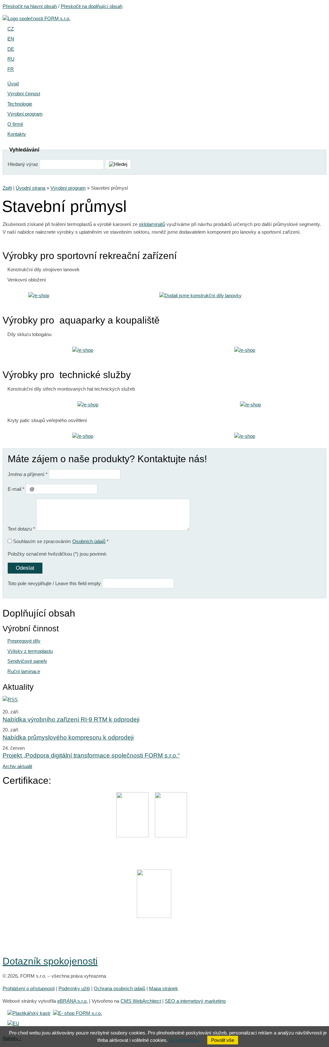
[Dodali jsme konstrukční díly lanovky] (200, 295)
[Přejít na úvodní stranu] (36, 18)
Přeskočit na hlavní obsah (30, 6)
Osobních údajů (88, 541)
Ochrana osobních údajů (119, 988)
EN (10, 38)
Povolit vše (222, 1040)
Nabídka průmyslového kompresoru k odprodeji (68, 737)
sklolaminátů (152, 224)
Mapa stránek (163, 988)
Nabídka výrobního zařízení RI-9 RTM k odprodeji (71, 719)
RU (10, 59)
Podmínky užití (74, 988)
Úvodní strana (30, 188)
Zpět (7, 188)
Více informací (184, 1040)
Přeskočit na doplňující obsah (91, 6)
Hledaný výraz (23, 164)
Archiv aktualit (17, 766)
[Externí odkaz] (28, 1013)
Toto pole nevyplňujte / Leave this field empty (54, 583)
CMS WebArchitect (140, 1001)
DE (10, 49)
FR (10, 69)
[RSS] (10, 699)
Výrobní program (68, 188)
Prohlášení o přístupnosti (29, 988)
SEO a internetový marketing (195, 1001)
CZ (10, 28)
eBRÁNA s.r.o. (72, 1001)
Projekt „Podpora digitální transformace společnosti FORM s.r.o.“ (91, 755)
